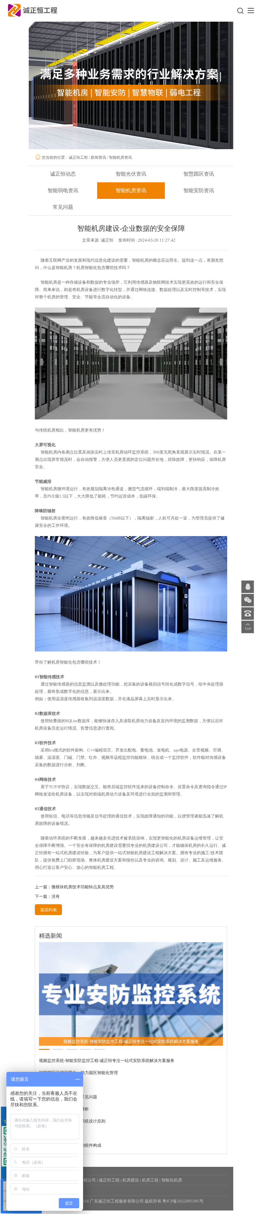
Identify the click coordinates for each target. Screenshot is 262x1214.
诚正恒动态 (63, 174)
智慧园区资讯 (198, 174)
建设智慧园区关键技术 (60, 1091)
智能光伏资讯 (131, 174)
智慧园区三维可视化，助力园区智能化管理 (78, 1079)
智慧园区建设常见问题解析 (64, 1116)
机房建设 (130, 1187)
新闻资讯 (98, 157)
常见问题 (63, 207)
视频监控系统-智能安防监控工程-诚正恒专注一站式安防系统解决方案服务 (106, 1067)
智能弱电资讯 (63, 190)
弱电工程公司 (83, 1187)
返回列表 (48, 909)
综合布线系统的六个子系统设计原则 (72, 1128)
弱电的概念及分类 (55, 1140)
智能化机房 (171, 1187)
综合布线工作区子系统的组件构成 (70, 1152)
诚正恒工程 (78, 157)
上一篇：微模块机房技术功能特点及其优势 (74, 886)
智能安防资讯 (198, 190)
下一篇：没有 (47, 896)
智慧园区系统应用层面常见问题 (68, 1103)
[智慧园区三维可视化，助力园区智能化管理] (131, 996)
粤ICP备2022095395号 (183, 1208)
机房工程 (150, 1187)
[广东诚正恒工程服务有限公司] (32, 9)
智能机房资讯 (120, 157)
